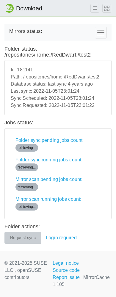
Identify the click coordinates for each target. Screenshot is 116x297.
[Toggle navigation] (101, 32)
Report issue (66, 277)
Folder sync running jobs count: (48, 163)
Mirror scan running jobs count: (48, 203)
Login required (61, 237)
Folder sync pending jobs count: (49, 144)
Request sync (23, 237)
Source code (66, 270)
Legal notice (66, 263)
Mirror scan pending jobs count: (48, 183)
